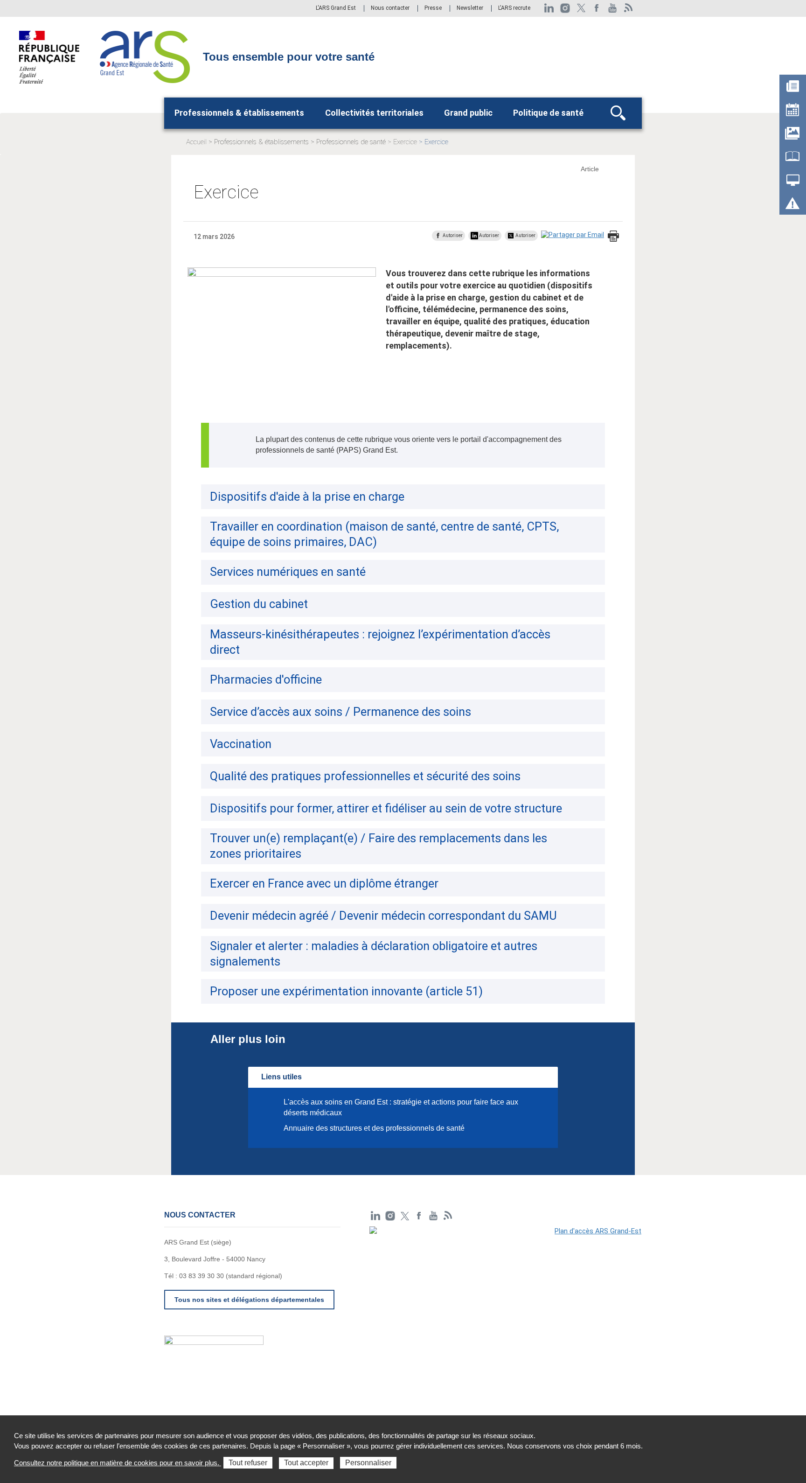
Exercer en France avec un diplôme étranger (324, 883)
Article (590, 169)
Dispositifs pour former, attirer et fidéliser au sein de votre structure (386, 808)
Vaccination (240, 744)
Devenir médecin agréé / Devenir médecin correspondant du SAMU (383, 916)
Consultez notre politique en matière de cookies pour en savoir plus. (117, 1463)
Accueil (196, 142)
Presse (433, 8)
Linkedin (549, 8)
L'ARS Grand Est (336, 8)
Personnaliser (368, 1463)
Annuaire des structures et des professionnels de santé (374, 1128)
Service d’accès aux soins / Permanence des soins (340, 712)
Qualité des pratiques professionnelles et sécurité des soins (365, 776)
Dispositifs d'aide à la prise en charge (307, 497)
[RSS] (628, 8)
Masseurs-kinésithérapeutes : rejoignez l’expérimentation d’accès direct (380, 642)
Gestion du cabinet (259, 604)
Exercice (405, 142)
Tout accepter (306, 1463)
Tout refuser (248, 1463)
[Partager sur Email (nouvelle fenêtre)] (572, 235)
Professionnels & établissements (239, 113)
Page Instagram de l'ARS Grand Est (565, 8)
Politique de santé (548, 113)
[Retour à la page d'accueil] (145, 56)
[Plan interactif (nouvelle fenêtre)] (505, 1290)
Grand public (468, 113)
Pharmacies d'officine (266, 679)
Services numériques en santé (288, 572)
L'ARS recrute (514, 8)
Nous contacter (390, 8)
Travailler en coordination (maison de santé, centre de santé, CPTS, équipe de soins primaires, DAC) (384, 534)
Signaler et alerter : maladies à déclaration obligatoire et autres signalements (373, 953)
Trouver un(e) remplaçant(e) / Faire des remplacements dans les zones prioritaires (378, 845)
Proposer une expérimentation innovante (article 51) (346, 991)
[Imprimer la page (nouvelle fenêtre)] (613, 237)
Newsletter (470, 8)
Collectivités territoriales (374, 113)
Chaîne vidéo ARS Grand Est (612, 8)
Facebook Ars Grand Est (597, 8)
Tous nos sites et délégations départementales (249, 1299)
